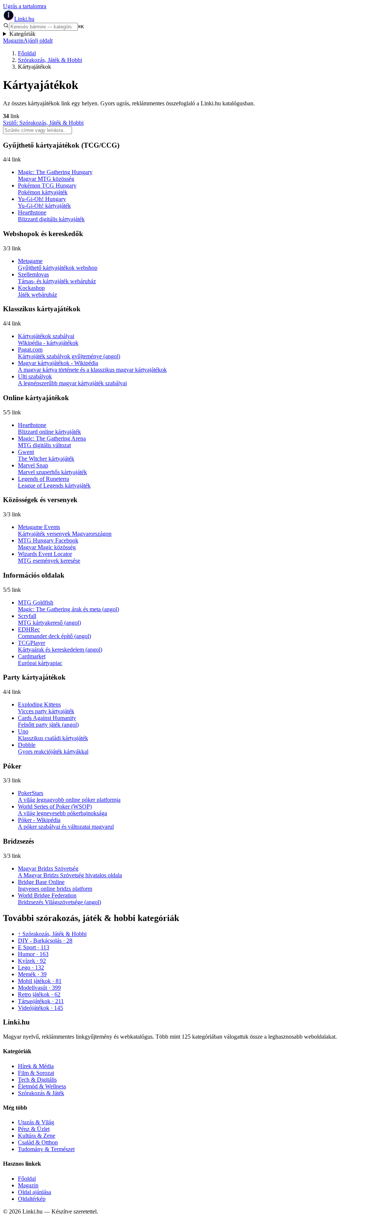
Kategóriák (22, 34)
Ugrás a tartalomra (24, 6)
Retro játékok (39, 994)
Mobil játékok (40, 981)
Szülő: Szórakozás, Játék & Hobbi (43, 123)
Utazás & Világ (36, 1122)
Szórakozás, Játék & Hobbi (50, 60)
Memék (32, 974)
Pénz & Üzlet (34, 1129)
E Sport (33, 947)
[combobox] (43, 27)
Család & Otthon (38, 1142)
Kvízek (32, 961)
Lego (31, 967)
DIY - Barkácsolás (45, 940)
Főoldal (27, 53)
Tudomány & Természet (46, 1149)
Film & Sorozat (36, 1073)
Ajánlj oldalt (38, 40)
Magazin (13, 40)
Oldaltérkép (32, 1199)
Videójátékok (40, 1008)
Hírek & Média (36, 1066)
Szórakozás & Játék (41, 1093)
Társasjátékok (41, 1001)
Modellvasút (39, 987)
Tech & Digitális (37, 1079)
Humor (33, 954)
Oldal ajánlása (34, 1192)
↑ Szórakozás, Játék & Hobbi (52, 934)
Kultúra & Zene (36, 1135)
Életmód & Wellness (42, 1086)
